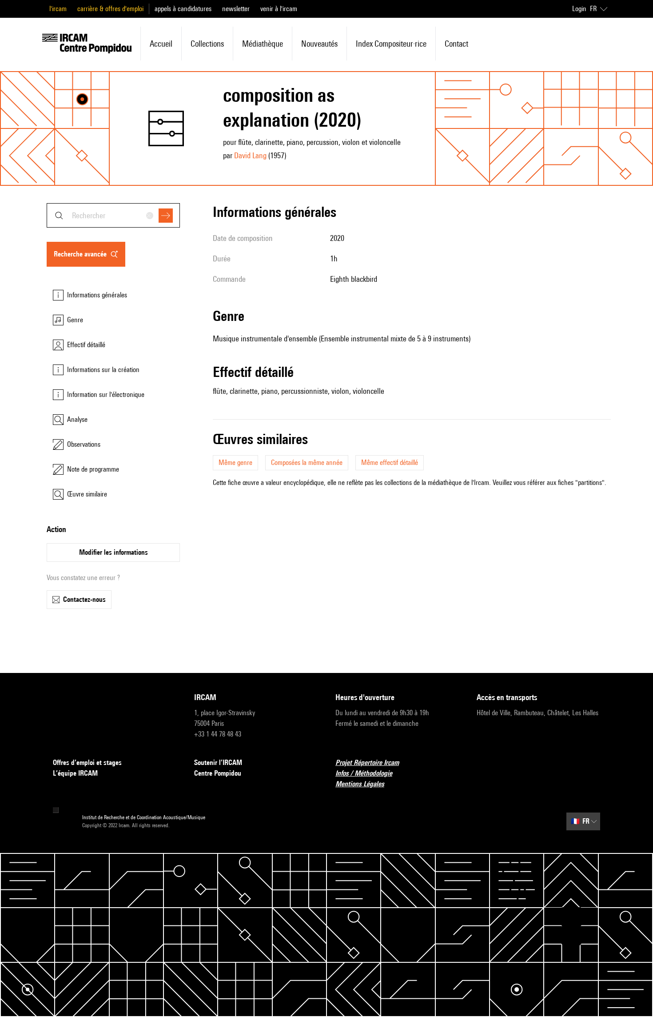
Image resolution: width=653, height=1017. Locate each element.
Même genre (235, 462)
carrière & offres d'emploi (110, 8)
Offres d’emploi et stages (87, 762)
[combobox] (113, 215)
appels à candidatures (183, 8)
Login (579, 8)
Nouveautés (319, 43)
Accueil (161, 43)
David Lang (250, 155)
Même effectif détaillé (389, 462)
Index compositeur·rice (391, 43)
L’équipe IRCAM (75, 773)
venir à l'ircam (278, 8)
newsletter (236, 8)
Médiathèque (262, 43)
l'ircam (58, 8)
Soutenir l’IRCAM (218, 762)
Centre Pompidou (217, 773)
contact (456, 43)
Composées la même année (306, 462)
